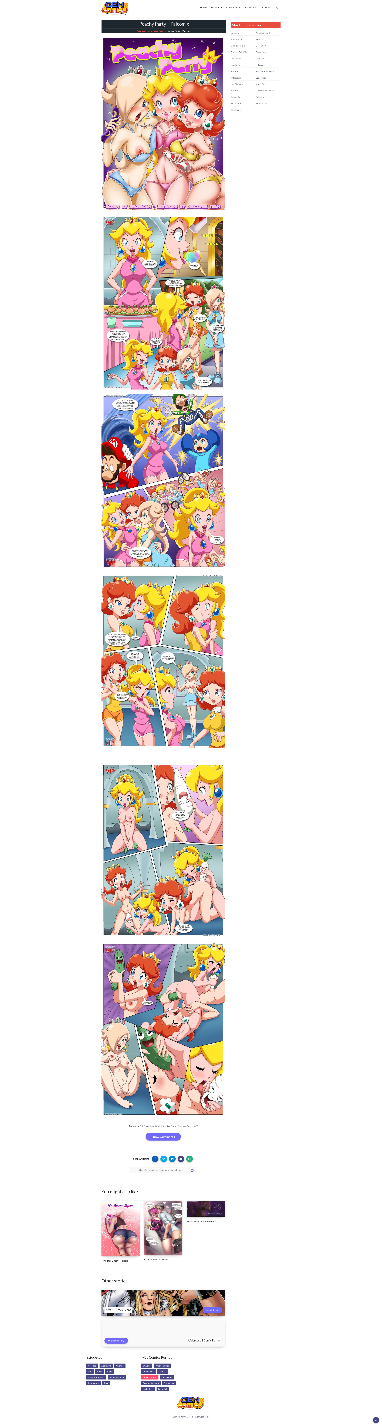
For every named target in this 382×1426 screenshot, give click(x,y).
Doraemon (261, 46)
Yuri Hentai (266, 7)
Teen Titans (262, 103)
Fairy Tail (260, 58)
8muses (235, 33)
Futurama (260, 65)
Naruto (234, 90)
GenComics (143, 31)
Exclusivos (250, 7)
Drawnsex (261, 52)
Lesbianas (155, 1126)
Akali (99, 1371)
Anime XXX (216, 7)
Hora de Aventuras (265, 71)
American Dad (263, 33)
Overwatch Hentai (265, 90)
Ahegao (120, 1365)
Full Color (144, 1126)
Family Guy (236, 65)
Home (203, 7)
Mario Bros (261, 84)
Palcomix (235, 97)
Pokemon (260, 97)
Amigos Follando (96, 1377)
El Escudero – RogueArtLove (201, 1221)
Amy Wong (93, 1383)
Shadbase (236, 103)
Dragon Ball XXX (239, 52)
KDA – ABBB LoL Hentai (156, 1259)
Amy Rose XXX (116, 1377)
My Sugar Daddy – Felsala (114, 1260)
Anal (106, 1383)
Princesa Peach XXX (188, 1126)
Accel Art (106, 1365)
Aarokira (92, 1365)
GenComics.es (202, 1416)
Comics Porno (233, 7)
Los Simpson (237, 84)
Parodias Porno (169, 1126)
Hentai (234, 71)
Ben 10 (259, 39)
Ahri (90, 1371)
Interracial (236, 78)
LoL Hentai (261, 78)
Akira (109, 1371)
